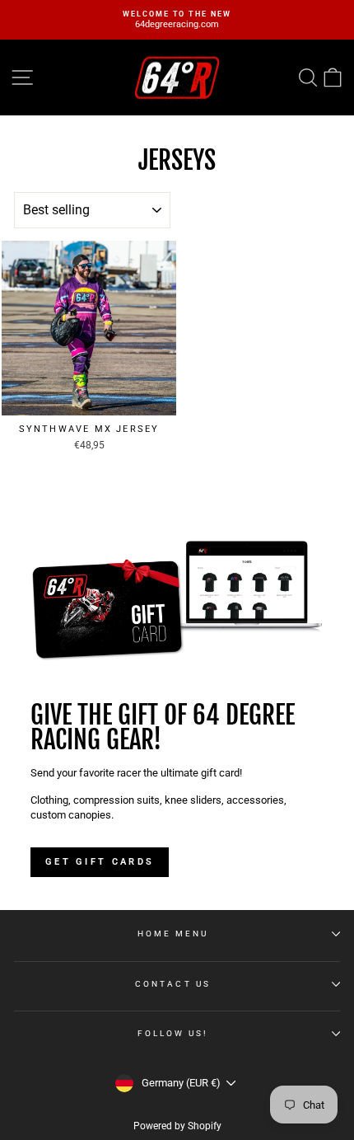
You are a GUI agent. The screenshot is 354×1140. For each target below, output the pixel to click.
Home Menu (173, 933)
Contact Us (173, 983)
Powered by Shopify (177, 1126)
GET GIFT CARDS (99, 861)
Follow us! (173, 1033)
